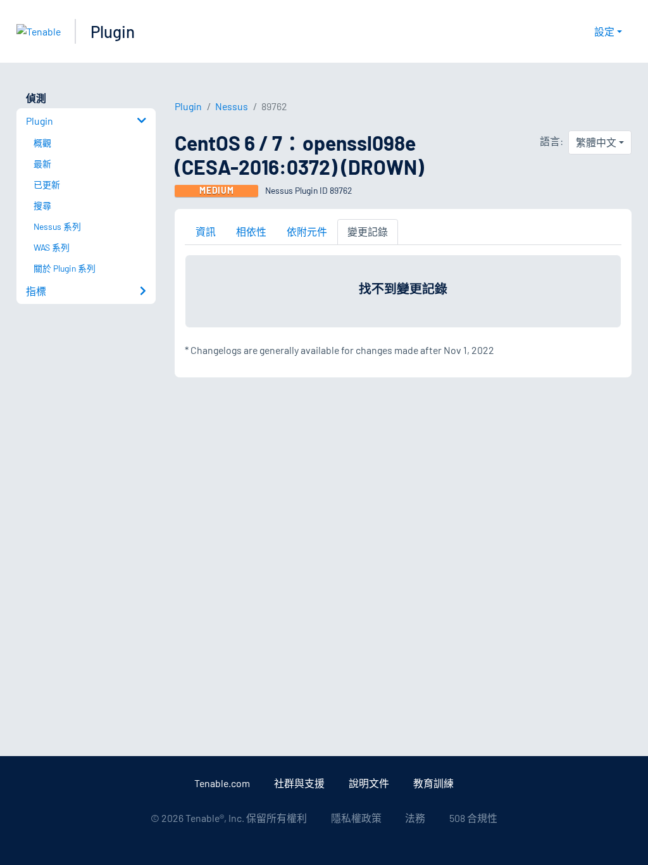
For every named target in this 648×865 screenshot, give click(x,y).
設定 (604, 31)
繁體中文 (596, 142)
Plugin (112, 31)
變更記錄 (367, 231)
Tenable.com (222, 783)
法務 (415, 818)
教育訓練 (433, 783)
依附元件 (307, 231)
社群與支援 (299, 783)
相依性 (251, 231)
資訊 (206, 231)
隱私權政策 (356, 818)
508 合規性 (473, 818)
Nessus (231, 106)
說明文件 (369, 783)
